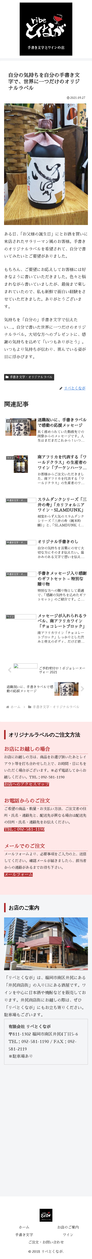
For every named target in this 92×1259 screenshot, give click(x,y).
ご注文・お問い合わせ (46, 1242)
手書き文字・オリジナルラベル (31, 377)
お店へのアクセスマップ (26, 784)
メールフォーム (18, 875)
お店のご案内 (68, 1227)
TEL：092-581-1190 (24, 829)
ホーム (24, 1227)
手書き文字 (24, 1235)
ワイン (68, 1235)
